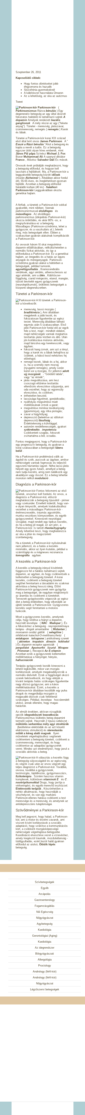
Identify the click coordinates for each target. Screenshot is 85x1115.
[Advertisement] (42, 30)
